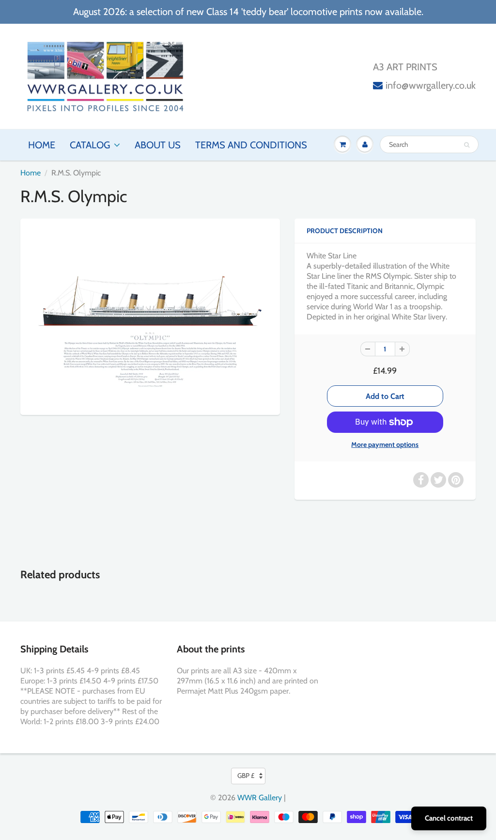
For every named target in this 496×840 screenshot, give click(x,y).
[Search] (467, 145)
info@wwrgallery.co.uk (431, 85)
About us (158, 145)
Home (41, 145)
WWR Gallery (259, 797)
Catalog (90, 145)
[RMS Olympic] (150, 315)
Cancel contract (449, 818)
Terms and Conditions (251, 145)
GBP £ (245, 775)
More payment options (384, 444)
